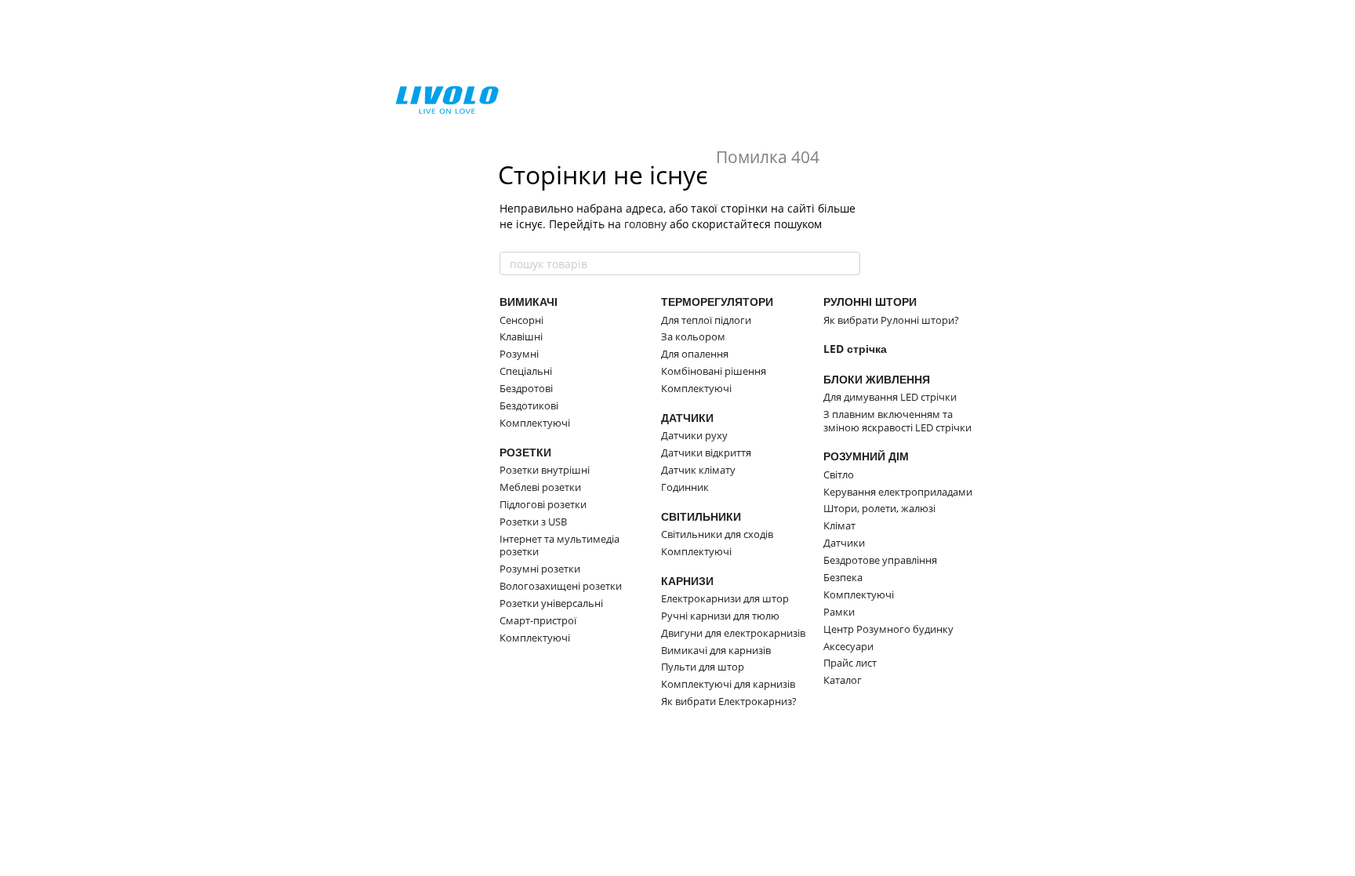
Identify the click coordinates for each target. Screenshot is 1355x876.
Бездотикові (528, 405)
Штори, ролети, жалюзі (879, 508)
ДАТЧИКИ (687, 417)
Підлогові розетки (543, 504)
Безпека (843, 577)
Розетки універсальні (551, 603)
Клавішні (521, 336)
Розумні (519, 354)
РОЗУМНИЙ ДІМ (866, 456)
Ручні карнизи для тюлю (720, 616)
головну (645, 223)
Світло (838, 474)
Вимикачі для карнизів (716, 650)
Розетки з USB (533, 521)
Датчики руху (694, 435)
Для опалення (694, 354)
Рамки (839, 612)
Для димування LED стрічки (890, 397)
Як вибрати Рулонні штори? (891, 320)
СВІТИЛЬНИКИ (701, 516)
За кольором (693, 336)
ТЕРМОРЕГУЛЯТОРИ (717, 301)
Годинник (685, 487)
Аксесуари (848, 646)
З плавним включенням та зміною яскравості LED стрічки (897, 420)
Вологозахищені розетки (560, 586)
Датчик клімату (698, 470)
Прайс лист (850, 663)
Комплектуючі (534, 423)
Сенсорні (521, 320)
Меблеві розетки (540, 487)
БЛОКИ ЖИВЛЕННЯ (876, 379)
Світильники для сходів (717, 534)
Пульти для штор (702, 667)
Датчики (844, 543)
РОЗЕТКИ (525, 452)
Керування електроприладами (897, 492)
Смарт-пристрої (537, 620)
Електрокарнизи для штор (725, 598)
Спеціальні (525, 371)
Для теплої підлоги (706, 320)
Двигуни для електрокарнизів (733, 633)
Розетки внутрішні (544, 470)
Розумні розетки (539, 569)
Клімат (839, 525)
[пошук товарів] (847, 263)
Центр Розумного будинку (888, 629)
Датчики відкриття (706, 452)
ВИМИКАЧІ (528, 301)
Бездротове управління (880, 560)
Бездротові (526, 388)
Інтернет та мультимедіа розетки (559, 545)
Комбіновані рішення (713, 371)
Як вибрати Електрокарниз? (729, 701)
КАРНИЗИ (687, 580)
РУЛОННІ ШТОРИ (870, 301)
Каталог (842, 680)
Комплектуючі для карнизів (728, 684)
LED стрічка (855, 348)
